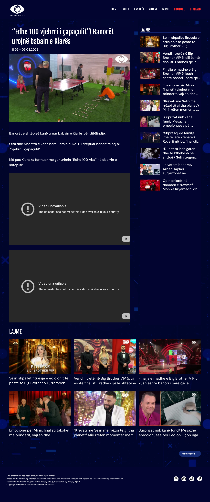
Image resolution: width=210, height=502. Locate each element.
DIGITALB (195, 9)
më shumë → (190, 453)
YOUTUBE (179, 9)
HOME (114, 9)
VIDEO (126, 9)
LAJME (165, 9)
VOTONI (153, 9)
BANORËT (139, 9)
